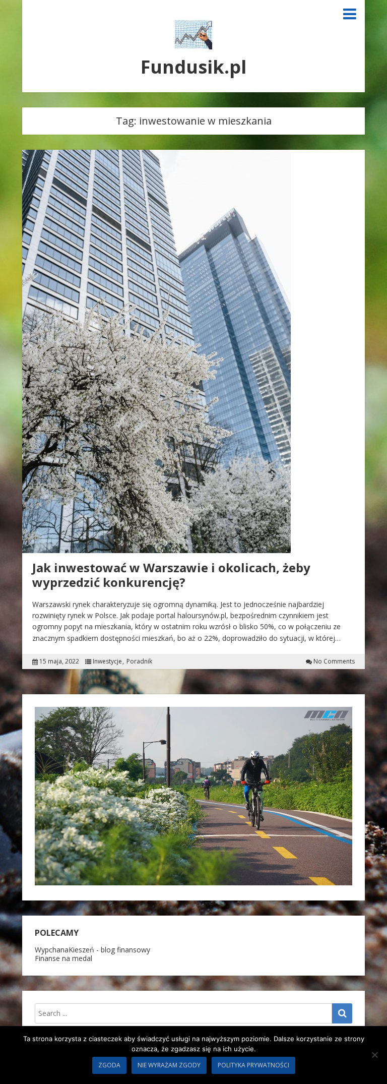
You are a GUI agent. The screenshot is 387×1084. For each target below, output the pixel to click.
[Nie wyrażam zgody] (374, 1055)
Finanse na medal (63, 958)
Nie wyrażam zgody (169, 1065)
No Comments (334, 661)
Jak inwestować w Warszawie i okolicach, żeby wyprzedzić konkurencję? (171, 574)
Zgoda (109, 1065)
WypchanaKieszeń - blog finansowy (92, 949)
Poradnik (139, 661)
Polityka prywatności (253, 1065)
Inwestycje (107, 661)
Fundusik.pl (193, 66)
